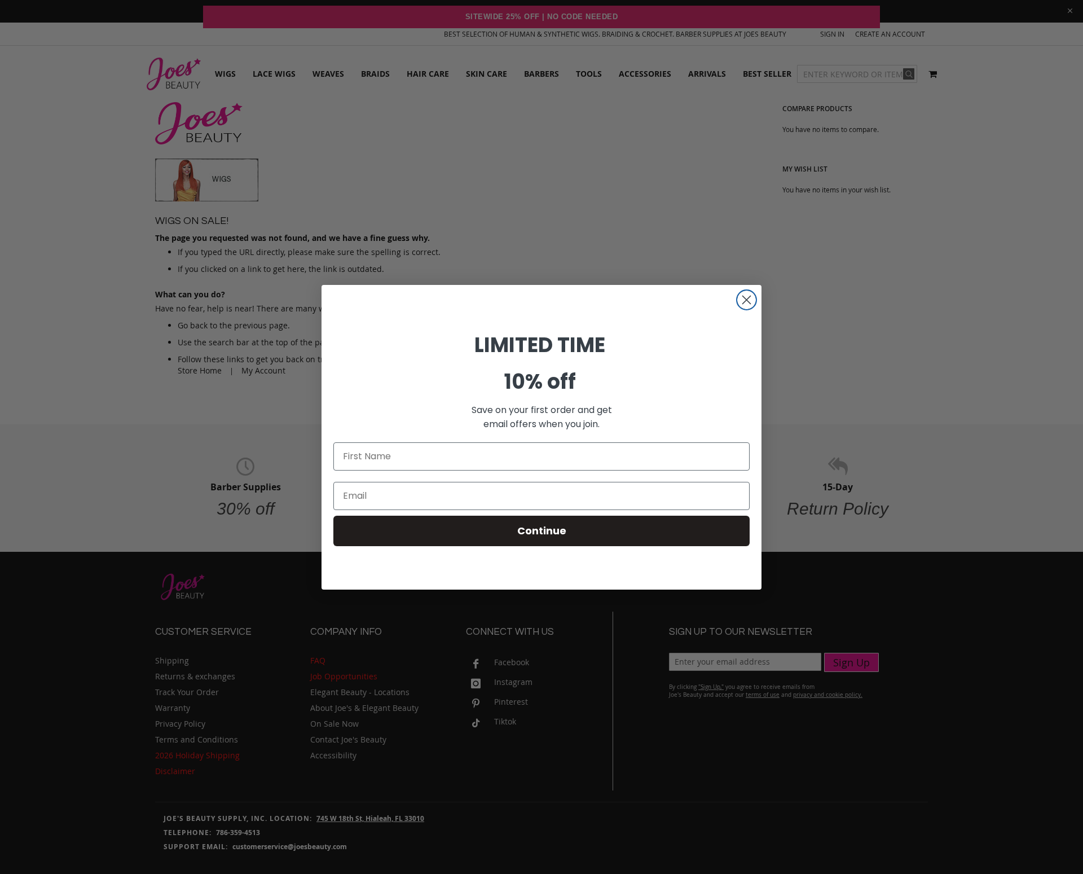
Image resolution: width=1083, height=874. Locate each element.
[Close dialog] (746, 299)
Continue (541, 531)
